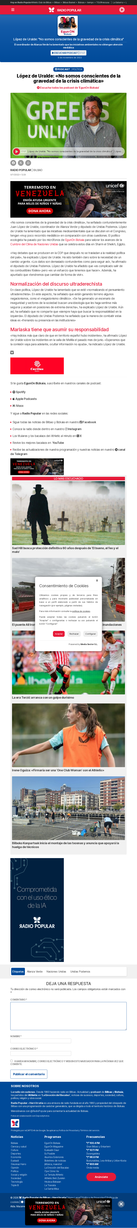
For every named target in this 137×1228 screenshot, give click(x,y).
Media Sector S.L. (89, 644)
